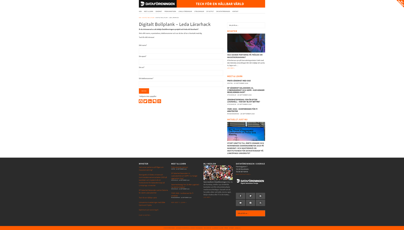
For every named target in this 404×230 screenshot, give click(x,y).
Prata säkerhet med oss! (239, 80)
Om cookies (207, 228)
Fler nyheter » (145, 215)
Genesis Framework (197, 228)
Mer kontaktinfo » (243, 174)
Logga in (237, 228)
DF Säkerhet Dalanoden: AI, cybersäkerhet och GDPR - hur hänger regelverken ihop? (245, 90)
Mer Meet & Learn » (179, 202)
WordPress (185, 228)
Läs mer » (231, 68)
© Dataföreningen (169, 228)
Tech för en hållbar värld (148, 197)
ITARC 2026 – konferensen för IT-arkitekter (242, 110)
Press (226, 228)
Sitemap (231, 228)
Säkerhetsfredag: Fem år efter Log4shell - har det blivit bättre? (243, 100)
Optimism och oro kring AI (148, 210)
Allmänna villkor (217, 228)
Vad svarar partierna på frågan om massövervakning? (245, 56)
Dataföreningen (158, 4)
